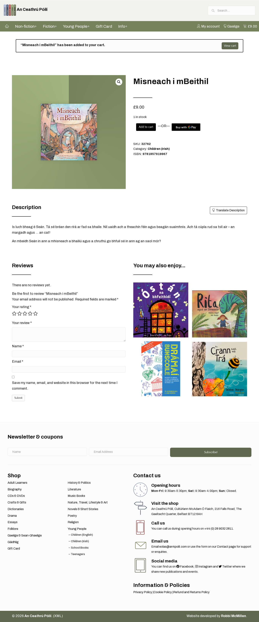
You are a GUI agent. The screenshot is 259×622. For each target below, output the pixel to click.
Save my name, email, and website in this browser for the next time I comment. (64, 385)
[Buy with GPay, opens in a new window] (186, 127)
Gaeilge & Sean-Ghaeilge (25, 535)
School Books (80, 547)
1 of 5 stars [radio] (14, 313)
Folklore (13, 528)
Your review (22, 323)
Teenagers (78, 554)
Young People (77, 528)
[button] (118, 82)
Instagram (205, 566)
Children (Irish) (159, 148)
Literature (74, 489)
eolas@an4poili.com (173, 546)
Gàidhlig (13, 542)
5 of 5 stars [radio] (35, 313)
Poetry (72, 515)
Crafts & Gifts (17, 502)
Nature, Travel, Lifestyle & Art (88, 502)
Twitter (227, 566)
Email (17, 361)
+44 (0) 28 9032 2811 (218, 528)
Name (18, 346)
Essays (12, 522)
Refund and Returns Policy (191, 592)
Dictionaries (16, 509)
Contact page (226, 546)
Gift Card (14, 548)
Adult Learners (17, 482)
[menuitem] (208, 26)
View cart (230, 45)
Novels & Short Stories (83, 509)
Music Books (76, 495)
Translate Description (230, 210)
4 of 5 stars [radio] (30, 313)
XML (58, 616)
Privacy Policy (142, 592)
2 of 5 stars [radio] (19, 313)
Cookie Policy (163, 592)
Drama (12, 515)
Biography (15, 489)
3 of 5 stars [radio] (25, 313)
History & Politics (79, 482)
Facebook (186, 566)
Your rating (21, 307)
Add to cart (146, 127)
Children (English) (82, 534)
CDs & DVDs (16, 495)
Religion (73, 522)
